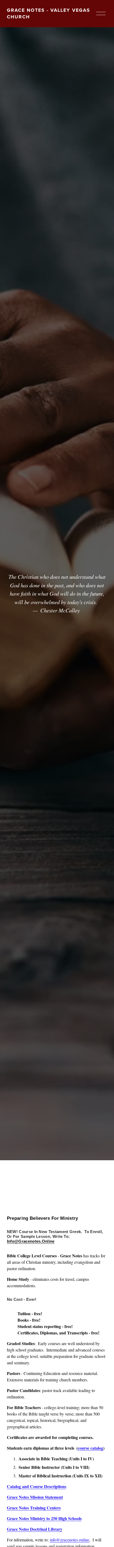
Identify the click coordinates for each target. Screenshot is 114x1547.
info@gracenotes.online (69, 1539)
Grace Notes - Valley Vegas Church (48, 13)
